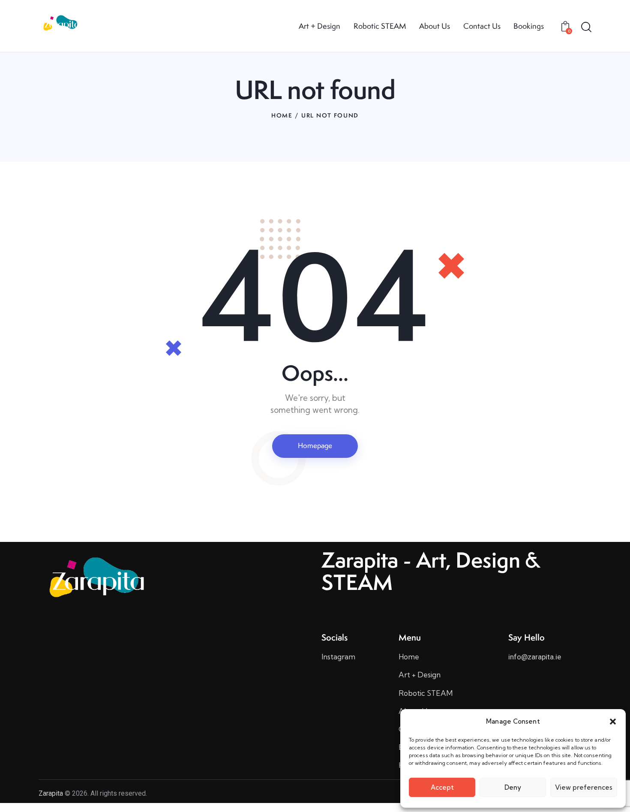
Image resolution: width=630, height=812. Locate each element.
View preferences (583, 787)
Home (282, 115)
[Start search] (586, 27)
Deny (512, 787)
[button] (613, 721)
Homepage (315, 445)
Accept (442, 787)
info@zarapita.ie (534, 657)
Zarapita (51, 793)
